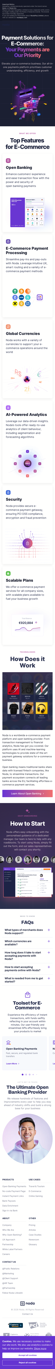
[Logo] (6, 24)
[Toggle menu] (50, 24)
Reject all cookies (27, 1363)
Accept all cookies (27, 1355)
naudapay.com (22, 17)
